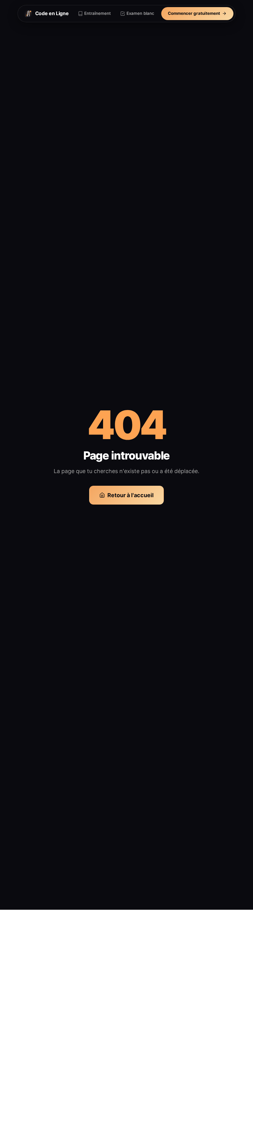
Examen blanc (140, 13)
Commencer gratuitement (194, 13)
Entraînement (97, 13)
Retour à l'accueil (130, 495)
